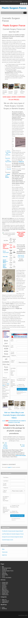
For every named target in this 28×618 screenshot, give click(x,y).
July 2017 (4, 585)
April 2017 (4, 587)
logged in (10, 467)
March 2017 (4, 589)
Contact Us (4, 569)
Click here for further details (21, 256)
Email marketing (19, 392)
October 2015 (5, 593)
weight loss (4, 555)
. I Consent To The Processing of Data (14, 506)
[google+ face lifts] (5, 445)
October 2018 (5, 582)
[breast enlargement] (6, 334)
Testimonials (4, 552)
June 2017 (4, 586)
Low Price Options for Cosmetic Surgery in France (13, 534)
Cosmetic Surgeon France (7, 570)
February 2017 (5, 590)
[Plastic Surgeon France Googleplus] (21, 3)
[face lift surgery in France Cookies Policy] (22, 445)
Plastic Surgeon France (14, 7)
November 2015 (5, 592)
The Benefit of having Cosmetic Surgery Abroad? (12, 531)
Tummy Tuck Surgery (6, 577)
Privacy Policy (5, 574)
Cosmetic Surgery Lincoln (7, 539)
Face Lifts (9, 169)
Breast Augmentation (8, 161)
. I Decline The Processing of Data (14, 512)
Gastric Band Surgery (5, 266)
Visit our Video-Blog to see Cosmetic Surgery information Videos (14, 415)
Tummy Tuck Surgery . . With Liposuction (8, 152)
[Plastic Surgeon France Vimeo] (24, 3)
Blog (3, 566)
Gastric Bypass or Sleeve (5, 261)
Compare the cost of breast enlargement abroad (12, 536)
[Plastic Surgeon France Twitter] (26, 3)
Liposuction (7, 158)
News (3, 549)
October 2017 (5, 583)
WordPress (4, 608)
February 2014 (5, 594)
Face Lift (4, 572)
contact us (21, 161)
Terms (3, 576)
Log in (3, 607)
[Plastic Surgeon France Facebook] (23, 3)
